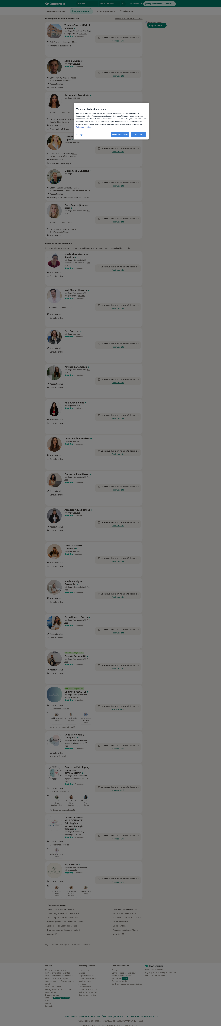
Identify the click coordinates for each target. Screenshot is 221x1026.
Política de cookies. (83, 127)
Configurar (80, 135)
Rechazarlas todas (120, 134)
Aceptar (138, 134)
